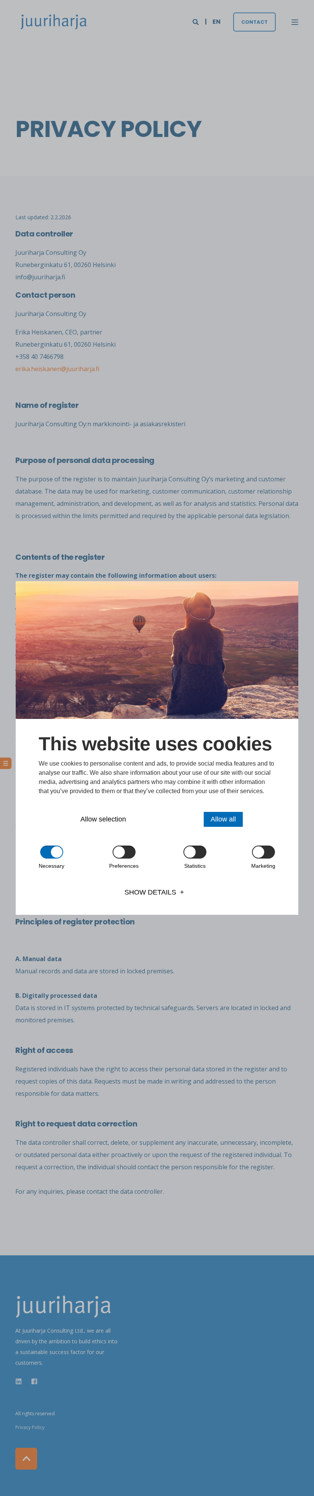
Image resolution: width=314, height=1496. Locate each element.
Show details (150, 892)
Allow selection (103, 819)
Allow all (223, 819)
